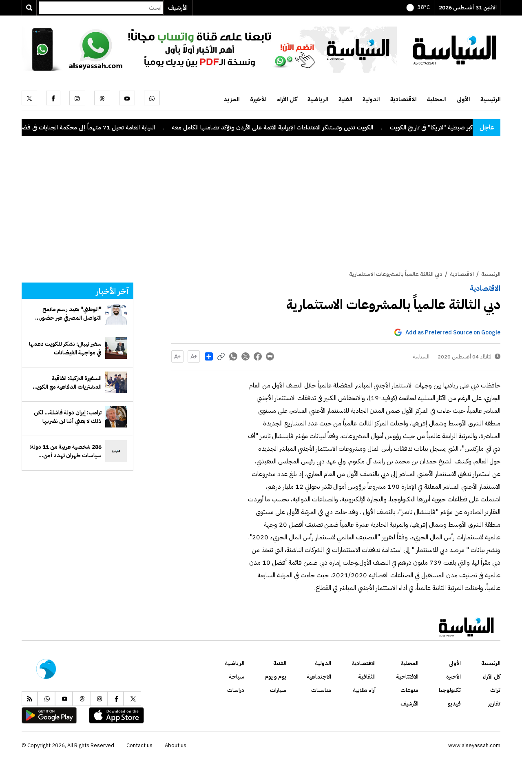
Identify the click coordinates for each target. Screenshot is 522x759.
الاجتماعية (319, 676)
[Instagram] (77, 98)
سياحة (236, 676)
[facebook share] (258, 356)
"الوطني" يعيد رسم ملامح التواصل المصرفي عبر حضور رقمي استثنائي (71, 313)
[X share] (245, 356)
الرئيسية (490, 99)
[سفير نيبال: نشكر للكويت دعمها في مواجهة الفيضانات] (116, 348)
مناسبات (321, 690)
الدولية (371, 99)
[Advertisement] (261, 208)
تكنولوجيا (450, 690)
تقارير (494, 703)
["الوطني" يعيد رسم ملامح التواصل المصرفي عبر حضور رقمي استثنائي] (116, 314)
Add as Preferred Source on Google (452, 332)
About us (175, 745)
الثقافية (367, 676)
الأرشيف (178, 7)
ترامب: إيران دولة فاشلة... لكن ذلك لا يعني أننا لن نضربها (68, 416)
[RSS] (30, 698)
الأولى (463, 99)
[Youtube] (127, 98)
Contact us (139, 745)
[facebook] (53, 98)
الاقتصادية (403, 99)
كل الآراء (287, 99)
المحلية (436, 99)
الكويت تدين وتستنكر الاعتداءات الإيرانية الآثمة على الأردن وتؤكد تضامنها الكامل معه (292, 127)
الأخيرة (258, 99)
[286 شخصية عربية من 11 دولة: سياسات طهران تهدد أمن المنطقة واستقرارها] (116, 451)
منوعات (409, 690)
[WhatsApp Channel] (209, 49)
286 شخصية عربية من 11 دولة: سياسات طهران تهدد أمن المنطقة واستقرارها (65, 451)
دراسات (235, 690)
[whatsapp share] (233, 356)
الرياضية (317, 99)
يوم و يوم (275, 676)
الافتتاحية (407, 676)
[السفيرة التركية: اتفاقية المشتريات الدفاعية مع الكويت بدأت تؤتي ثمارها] (116, 382)
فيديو (454, 703)
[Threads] (102, 98)
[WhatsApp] (152, 98)
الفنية (345, 99)
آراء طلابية (364, 690)
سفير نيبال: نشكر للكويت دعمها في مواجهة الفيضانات (65, 348)
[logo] (454, 49)
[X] (29, 98)
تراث (495, 690)
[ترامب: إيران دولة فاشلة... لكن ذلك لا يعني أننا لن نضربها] (116, 416)
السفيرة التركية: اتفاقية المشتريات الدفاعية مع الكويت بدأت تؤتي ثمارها (67, 382)
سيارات (278, 690)
